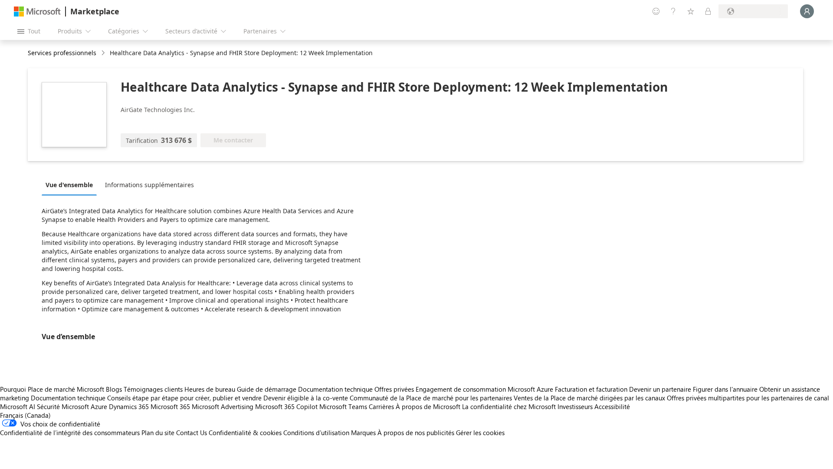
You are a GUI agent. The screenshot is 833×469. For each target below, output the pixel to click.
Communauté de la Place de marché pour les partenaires (431, 397)
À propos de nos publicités (415, 432)
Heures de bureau (209, 389)
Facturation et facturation (591, 389)
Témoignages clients (153, 389)
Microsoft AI (17, 406)
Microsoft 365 (170, 406)
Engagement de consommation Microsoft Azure (485, 389)
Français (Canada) (25, 415)
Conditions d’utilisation (316, 432)
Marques (363, 432)
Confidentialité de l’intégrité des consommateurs (70, 432)
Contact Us (191, 432)
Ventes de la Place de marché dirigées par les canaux (589, 397)
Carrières (381, 406)
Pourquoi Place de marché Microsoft (52, 389)
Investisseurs (575, 406)
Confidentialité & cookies (245, 432)
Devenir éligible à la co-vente (305, 397)
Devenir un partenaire (660, 389)
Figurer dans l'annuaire (725, 389)
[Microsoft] (37, 12)
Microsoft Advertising (222, 406)
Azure (99, 406)
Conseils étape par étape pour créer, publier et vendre (184, 397)
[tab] (71, 184)
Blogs (114, 389)
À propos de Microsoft (428, 406)
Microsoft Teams (343, 406)
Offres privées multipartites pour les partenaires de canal (748, 397)
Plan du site (157, 432)
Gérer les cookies (480, 432)
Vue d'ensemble (69, 185)
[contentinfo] (104, 53)
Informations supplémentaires (149, 185)
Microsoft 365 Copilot (286, 406)
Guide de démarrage (266, 389)
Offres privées (394, 389)
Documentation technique (335, 389)
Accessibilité (612, 406)
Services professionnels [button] (62, 53)
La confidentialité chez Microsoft (509, 406)
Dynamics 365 (129, 406)
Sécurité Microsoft (63, 406)
